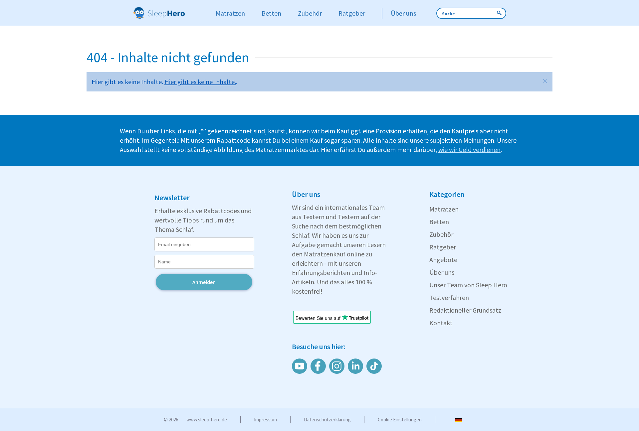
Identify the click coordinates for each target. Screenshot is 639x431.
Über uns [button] (403, 13)
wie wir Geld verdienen (469, 149)
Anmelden (204, 282)
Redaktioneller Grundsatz (465, 310)
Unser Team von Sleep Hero (468, 285)
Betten (439, 221)
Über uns (441, 272)
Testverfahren (449, 297)
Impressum (265, 419)
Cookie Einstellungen (400, 419)
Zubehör (441, 234)
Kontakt (441, 323)
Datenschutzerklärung (327, 419)
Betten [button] (271, 13)
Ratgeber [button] (351, 13)
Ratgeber (442, 247)
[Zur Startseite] (168, 13)
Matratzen (444, 209)
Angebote (443, 259)
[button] (545, 81)
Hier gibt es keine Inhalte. (200, 81)
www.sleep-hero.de (206, 419)
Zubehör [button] (310, 13)
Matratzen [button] (230, 13)
